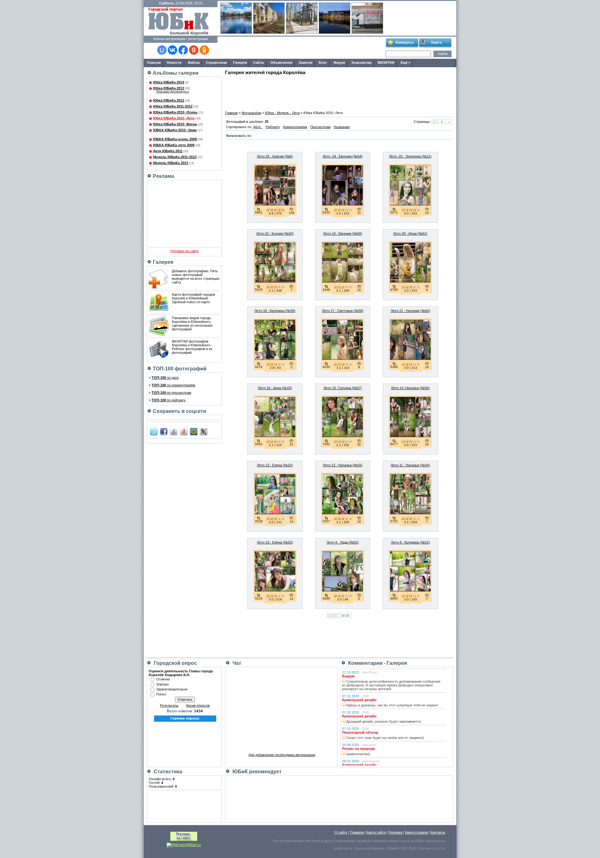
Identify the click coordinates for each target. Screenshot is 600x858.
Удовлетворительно (172, 689)
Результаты (169, 705)
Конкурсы (405, 42)
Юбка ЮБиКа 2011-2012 (172, 106)
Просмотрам (320, 127)
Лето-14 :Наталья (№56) (410, 388)
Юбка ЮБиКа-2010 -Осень (175, 112)
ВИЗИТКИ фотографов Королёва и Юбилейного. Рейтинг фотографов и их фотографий (192, 346)
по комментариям (173, 385)
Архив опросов (198, 705)
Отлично (163, 679)
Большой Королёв (369, 848)
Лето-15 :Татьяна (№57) (342, 388)
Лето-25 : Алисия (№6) (275, 156)
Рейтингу (273, 127)
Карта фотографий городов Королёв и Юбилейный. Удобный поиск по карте (193, 298)
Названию (342, 127)
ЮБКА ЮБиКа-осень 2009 (175, 139)
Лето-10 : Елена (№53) (275, 542)
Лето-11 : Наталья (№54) (410, 465)
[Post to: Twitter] (154, 431)
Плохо (161, 694)
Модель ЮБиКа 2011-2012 (175, 157)
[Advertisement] (301, 47)
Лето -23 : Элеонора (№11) (410, 156)
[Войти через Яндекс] (193, 50)
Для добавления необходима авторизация (281, 755)
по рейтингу (169, 400)
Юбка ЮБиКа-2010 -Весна (175, 124)
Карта (436, 42)
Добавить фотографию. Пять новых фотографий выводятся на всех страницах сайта (196, 276)
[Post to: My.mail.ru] (194, 431)
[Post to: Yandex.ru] (184, 431)
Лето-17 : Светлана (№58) (342, 311)
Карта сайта (376, 832)
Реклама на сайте (184, 251)
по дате (165, 377)
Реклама (395, 832)
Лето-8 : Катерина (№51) (410, 542)
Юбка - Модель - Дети (282, 113)
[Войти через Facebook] (183, 50)
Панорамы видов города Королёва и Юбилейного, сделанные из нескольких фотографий (192, 323)
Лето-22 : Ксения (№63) (275, 233)
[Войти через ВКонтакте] (172, 50)
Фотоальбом (251, 113)
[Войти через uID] (162, 50)
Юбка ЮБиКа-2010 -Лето (174, 118)
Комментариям (295, 127)
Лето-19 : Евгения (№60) (342, 233)
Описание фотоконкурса (172, 91)
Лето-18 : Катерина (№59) (274, 311)
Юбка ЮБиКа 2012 (168, 100)
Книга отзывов (416, 832)
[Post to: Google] (174, 431)
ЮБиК (419, 841)
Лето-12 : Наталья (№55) (342, 465)
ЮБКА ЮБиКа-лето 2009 (173, 145)
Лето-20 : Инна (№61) (410, 233)
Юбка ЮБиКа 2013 (168, 88)
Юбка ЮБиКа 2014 (168, 82)
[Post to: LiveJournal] (204, 431)
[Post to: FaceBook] (164, 431)
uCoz (441, 848)
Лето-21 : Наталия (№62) (410, 311)
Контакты (438, 832)
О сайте (340, 832)
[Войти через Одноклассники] (204, 50)
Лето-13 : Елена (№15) (275, 465)
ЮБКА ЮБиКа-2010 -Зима (175, 130)
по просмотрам (171, 392)
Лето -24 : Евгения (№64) (342, 156)
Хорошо (162, 684)
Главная (231, 113)
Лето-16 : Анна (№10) (275, 388)
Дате (257, 127)
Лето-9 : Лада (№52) (343, 542)
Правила (357, 832)
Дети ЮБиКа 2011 (167, 151)
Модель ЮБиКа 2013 (170, 163)
